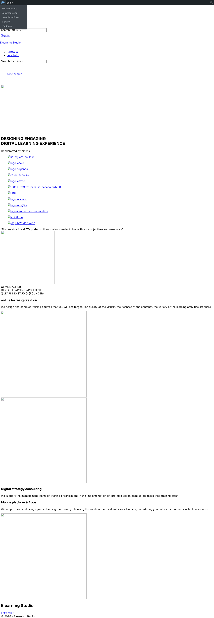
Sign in (5, 35)
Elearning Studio (10, 42)
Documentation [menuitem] (10, 13)
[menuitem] (3, 2)
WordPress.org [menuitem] (9, 8)
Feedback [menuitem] (7, 26)
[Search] (3, 31)
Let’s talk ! (13, 55)
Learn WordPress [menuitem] (10, 17)
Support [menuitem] (6, 21)
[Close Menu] (2, 46)
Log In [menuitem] (10, 2)
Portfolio (12, 52)
